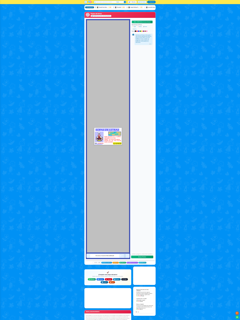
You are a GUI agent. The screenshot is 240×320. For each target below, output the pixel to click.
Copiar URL (123, 262)
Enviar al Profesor (142, 256)
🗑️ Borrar (134, 29)
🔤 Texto (145, 26)
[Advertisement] (144, 276)
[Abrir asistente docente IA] (237, 317)
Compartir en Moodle (132, 262)
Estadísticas (143, 262)
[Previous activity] (88, 256)
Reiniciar (116, 262)
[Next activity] (121, 256)
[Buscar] (125, 2)
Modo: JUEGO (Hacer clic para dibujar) (142, 21)
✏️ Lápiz (134, 26)
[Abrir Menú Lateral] (85, 2)
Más (136, 311)
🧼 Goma (140, 26)
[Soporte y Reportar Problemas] (237, 313)
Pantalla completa (107, 262)
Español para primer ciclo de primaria (101, 15)
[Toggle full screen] (127, 256)
